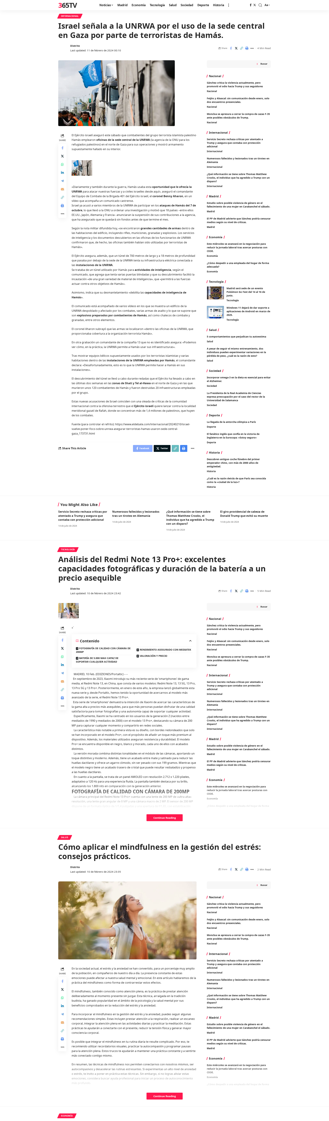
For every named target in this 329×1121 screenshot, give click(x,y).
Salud (210, 341)
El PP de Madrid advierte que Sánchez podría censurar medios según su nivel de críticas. (239, 220)
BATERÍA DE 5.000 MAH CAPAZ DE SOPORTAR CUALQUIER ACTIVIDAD (97, 659)
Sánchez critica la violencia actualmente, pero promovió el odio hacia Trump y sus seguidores (235, 905)
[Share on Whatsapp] (62, 164)
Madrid (211, 211)
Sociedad (212, 385)
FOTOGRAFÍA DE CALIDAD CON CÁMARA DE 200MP (103, 650)
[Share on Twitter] (236, 48)
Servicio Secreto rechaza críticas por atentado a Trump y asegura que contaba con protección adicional (235, 143)
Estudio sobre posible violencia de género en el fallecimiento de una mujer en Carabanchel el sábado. (238, 204)
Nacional (212, 91)
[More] (252, 48)
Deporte (211, 426)
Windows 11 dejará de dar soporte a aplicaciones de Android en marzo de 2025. (248, 311)
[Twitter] (254, 5)
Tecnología (233, 300)
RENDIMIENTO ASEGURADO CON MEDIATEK (165, 649)
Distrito (75, 45)
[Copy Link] (241, 48)
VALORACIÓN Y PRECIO (153, 655)
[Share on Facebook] (230, 48)
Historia (211, 471)
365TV (67, 5)
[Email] (62, 189)
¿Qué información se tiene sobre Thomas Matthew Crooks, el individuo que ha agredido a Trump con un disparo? (238, 177)
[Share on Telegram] (62, 181)
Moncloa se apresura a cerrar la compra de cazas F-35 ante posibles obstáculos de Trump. (238, 936)
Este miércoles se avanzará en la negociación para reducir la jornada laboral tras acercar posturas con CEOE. (237, 247)
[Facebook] (250, 5)
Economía (212, 255)
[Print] (246, 48)
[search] (260, 5)
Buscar (263, 63)
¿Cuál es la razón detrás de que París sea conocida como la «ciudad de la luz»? (236, 480)
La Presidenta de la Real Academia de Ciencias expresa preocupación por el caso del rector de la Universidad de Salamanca (236, 396)
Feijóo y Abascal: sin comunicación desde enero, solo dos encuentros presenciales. (238, 921)
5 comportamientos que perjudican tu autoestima (236, 336)
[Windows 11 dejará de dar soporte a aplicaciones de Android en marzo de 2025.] (215, 312)
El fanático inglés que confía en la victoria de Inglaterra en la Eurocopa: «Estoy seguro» (233, 435)
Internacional (70, 16)
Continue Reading (164, 817)
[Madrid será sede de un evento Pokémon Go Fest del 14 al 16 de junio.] (215, 292)
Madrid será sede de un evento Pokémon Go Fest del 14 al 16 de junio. (246, 292)
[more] (228, 5)
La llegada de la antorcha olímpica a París (231, 422)
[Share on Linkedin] (62, 172)
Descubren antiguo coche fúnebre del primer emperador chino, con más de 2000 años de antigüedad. (233, 463)
